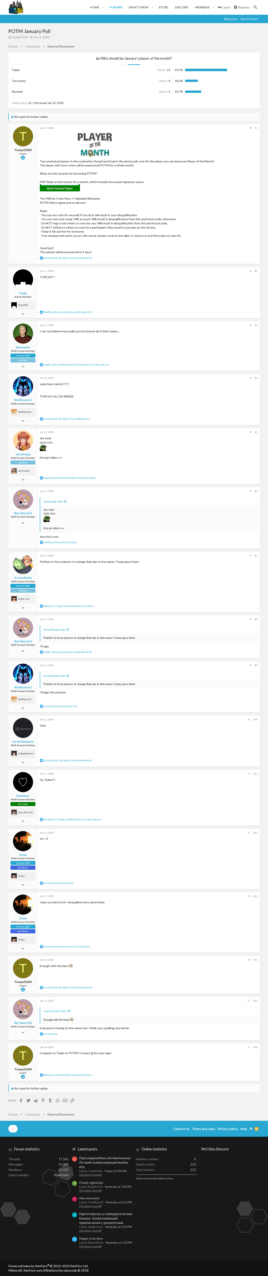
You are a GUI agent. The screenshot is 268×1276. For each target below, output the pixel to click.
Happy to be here (91, 1238)
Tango (23, 293)
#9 (256, 665)
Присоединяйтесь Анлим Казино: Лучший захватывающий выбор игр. (105, 1162)
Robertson (61, 1175)
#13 (255, 896)
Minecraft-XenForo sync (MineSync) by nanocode (48, 1270)
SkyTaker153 (23, 513)
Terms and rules (203, 1129)
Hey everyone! (89, 1198)
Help (243, 1129)
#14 (255, 959)
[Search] (255, 7)
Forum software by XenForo (48, 1266)
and (60, 542)
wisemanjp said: (53, 501)
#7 (256, 555)
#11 (255, 773)
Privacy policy (228, 1129)
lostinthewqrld (23, 741)
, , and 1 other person (77, 364)
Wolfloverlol (23, 400)
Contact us (181, 1129)
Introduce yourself (90, 1174)
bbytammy (23, 347)
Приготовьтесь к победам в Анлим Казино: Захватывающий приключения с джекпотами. (105, 1218)
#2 (256, 270)
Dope (23, 854)
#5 (256, 432)
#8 (256, 619)
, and (68, 257)
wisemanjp (23, 454)
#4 (256, 377)
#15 (255, 1000)
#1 (256, 127)
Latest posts (87, 1149)
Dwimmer (23, 795)
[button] (103, 7)
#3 (256, 325)
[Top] (251, 1128)
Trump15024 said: (55, 1011)
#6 (256, 491)
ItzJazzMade (23, 577)
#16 (255, 1047)
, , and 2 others (70, 477)
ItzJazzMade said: (54, 629)
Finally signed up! (91, 1182)
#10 (255, 719)
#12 (255, 832)
